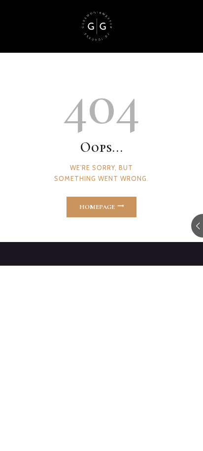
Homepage (97, 207)
